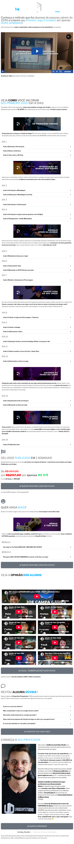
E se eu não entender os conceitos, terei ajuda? (19, 723)
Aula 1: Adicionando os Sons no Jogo (15, 361)
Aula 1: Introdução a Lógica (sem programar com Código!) (23, 214)
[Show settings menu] (57, 71)
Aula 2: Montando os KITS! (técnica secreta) (18, 270)
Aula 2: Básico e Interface (12, 151)
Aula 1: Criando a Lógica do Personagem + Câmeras (21, 317)
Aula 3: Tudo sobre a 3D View (13, 155)
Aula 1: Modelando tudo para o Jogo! (15, 256)
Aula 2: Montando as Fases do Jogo (15, 405)
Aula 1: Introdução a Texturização (14, 204)
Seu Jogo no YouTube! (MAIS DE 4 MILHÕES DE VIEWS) (22, 547)
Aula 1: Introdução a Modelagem (14, 190)
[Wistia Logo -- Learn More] (67, 71)
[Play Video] (3, 71)
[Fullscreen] (60, 71)
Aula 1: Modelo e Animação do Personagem (18, 280)
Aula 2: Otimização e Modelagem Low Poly (17, 194)
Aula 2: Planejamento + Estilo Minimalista (17, 218)
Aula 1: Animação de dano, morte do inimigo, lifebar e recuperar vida (26, 341)
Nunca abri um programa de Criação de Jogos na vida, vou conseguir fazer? (29, 719)
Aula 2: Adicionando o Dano (12, 331)
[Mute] (53, 71)
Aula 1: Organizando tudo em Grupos (16, 401)
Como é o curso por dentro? (13, 706)
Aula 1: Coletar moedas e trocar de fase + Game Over (21, 351)
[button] (37, 147)
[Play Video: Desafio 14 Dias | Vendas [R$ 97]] (37, 51)
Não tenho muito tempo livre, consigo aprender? (20, 715)
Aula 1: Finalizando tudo (11, 444)
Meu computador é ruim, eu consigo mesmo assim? (21, 711)
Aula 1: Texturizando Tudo (12, 266)
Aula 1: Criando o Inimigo (11, 327)
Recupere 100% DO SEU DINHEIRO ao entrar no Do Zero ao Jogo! (25, 557)
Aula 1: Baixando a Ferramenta (13, 146)
